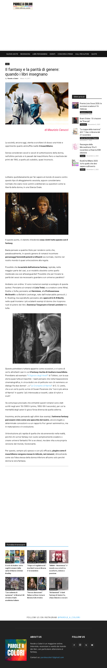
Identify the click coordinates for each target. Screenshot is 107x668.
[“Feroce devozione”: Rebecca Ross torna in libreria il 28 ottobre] (36, 583)
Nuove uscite (32, 562)
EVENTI (52, 54)
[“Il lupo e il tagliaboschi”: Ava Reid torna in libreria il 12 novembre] (36, 556)
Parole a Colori (13, 78)
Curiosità (9, 562)
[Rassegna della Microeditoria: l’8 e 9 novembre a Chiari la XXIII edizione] (75, 146)
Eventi (83, 156)
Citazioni (83, 124)
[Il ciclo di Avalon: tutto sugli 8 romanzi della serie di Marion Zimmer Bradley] (14, 556)
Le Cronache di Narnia (41, 385)
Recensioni (53, 562)
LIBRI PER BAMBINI (39, 54)
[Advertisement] (71, 6)
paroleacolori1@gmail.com (52, 657)
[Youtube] (92, 645)
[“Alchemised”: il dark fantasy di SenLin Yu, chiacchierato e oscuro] (58, 583)
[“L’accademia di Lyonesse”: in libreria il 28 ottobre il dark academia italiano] (14, 583)
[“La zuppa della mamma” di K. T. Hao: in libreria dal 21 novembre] (75, 131)
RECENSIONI (25, 54)
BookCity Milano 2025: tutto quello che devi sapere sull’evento (89, 163)
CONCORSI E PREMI (65, 54)
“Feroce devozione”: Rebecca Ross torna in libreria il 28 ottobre (36, 595)
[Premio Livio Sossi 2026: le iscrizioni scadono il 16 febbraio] (75, 105)
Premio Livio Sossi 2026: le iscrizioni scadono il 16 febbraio (91, 106)
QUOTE (94, 54)
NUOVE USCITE (12, 54)
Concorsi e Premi (86, 112)
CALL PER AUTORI (82, 54)
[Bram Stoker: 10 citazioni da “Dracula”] (75, 120)
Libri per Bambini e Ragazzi (89, 138)
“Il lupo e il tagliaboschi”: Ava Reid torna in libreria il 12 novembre (36, 568)
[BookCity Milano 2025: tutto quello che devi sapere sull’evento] (75, 163)
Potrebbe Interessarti (16, 545)
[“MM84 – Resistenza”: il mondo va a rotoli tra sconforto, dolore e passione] (58, 556)
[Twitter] (86, 645)
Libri (7, 64)
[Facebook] (74, 645)
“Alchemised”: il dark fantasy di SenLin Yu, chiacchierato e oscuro (58, 595)
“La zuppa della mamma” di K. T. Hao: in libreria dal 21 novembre (90, 132)
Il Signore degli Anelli (37, 375)
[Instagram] (80, 645)
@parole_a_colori (69, 617)
